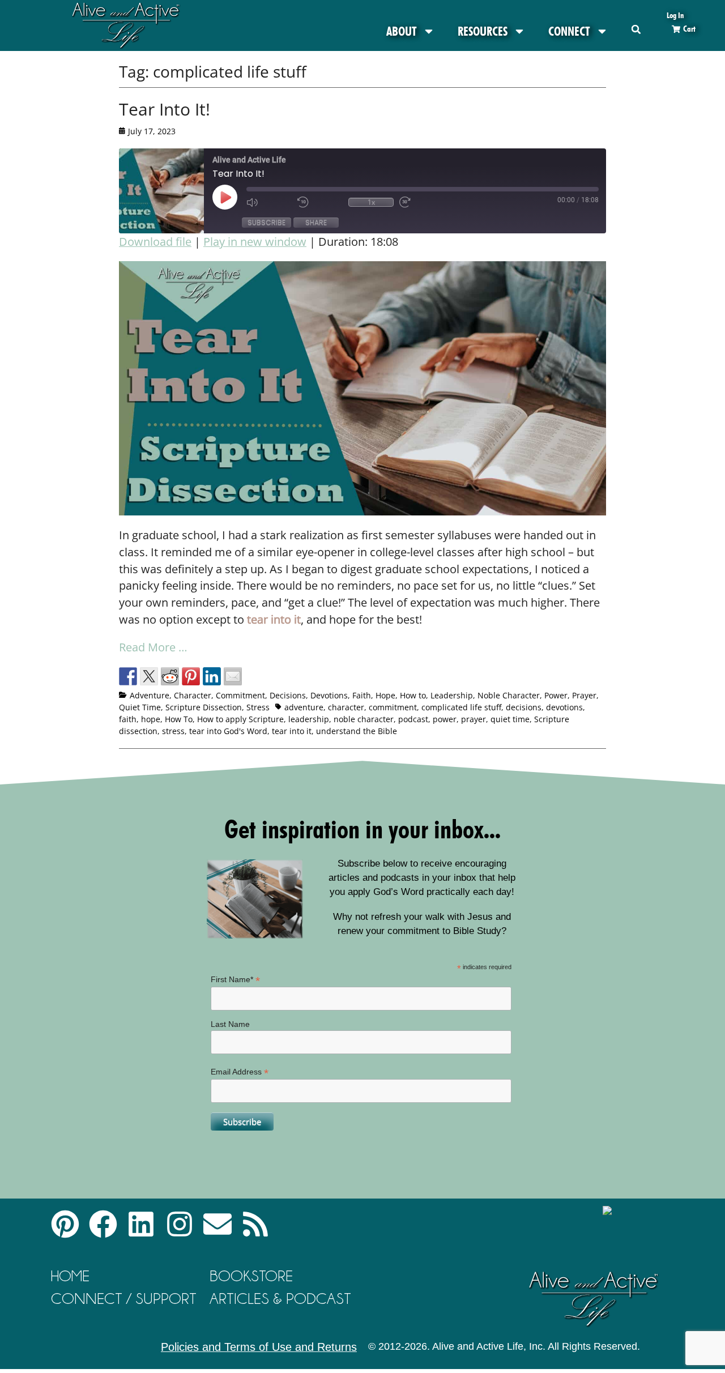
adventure (303, 707)
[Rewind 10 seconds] (320, 202)
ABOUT (401, 31)
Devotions (329, 695)
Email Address (239, 1072)
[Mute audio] (269, 202)
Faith (361, 695)
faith (128, 719)
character (346, 707)
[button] (636, 29)
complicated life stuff (461, 707)
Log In (675, 15)
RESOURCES (483, 31)
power (445, 719)
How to (413, 695)
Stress (258, 707)
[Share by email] (233, 676)
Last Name (230, 1024)
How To (179, 719)
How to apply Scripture (240, 719)
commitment (393, 707)
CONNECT (569, 31)
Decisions (288, 695)
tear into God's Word (228, 731)
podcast (413, 719)
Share (316, 222)
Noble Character (508, 695)
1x (371, 202)
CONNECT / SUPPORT (124, 1298)
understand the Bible (356, 731)
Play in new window (254, 241)
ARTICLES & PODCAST (280, 1298)
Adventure (149, 695)
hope (150, 719)
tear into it (292, 731)
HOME (70, 1276)
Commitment (240, 695)
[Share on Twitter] (149, 676)
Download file (155, 241)
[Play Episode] (235, 197)
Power (556, 695)
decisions (523, 707)
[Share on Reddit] (170, 676)
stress (173, 731)
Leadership (451, 695)
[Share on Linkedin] (212, 676)
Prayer (584, 695)
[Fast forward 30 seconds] (422, 202)
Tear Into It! (164, 109)
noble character (364, 719)
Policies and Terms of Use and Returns (259, 1347)
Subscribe (266, 222)
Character (192, 695)
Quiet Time (140, 707)
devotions (564, 707)
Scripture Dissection (203, 707)
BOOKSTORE (251, 1276)
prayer (473, 719)
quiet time (510, 719)
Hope (385, 695)
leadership (308, 719)
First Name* (235, 979)
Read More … (153, 647)
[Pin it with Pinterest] (191, 676)
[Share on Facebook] (128, 676)
